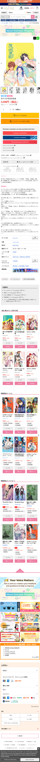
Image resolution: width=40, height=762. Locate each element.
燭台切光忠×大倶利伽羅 (8, 511)
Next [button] (39, 63)
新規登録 (26, 8)
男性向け (29, 12)
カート (9, 432)
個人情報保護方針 (22, 744)
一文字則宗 (17, 554)
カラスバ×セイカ (10, 651)
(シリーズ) (24, 23)
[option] (20, 63)
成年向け (11, 12)
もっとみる (35, 657)
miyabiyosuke (18, 545)
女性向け (36, 12)
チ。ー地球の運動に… (12, 20)
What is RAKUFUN (8, 150)
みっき (7, 649)
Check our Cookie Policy (10, 759)
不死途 (3, 20)
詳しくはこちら (35, 706)
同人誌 (11, 23)
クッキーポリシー (32, 744)
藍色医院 (29, 506)
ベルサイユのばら (10, 653)
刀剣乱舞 (5, 423)
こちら (16, 290)
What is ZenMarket (8, 148)
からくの (5, 418)
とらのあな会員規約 (20, 741)
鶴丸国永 (10, 423)
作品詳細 (8, 346)
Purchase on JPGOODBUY (20, 133)
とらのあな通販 (4, 23)
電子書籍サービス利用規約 (10, 744)
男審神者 (30, 512)
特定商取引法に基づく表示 (12, 748)
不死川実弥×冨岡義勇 (30, 20)
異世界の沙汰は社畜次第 (12, 648)
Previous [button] (1, 63)
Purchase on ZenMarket (20, 137)
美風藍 (7, 655)
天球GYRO (6, 504)
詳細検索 (36, 16)
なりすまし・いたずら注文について (27, 748)
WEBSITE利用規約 (8, 741)
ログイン (32, 8)
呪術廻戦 (21, 20)
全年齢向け (4, 12)
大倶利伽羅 (6, 425)
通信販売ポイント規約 (32, 741)
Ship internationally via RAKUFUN (20, 142)
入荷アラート (35, 238)
